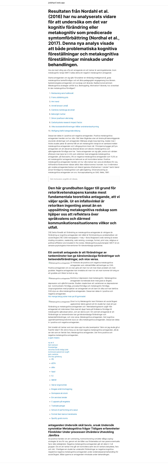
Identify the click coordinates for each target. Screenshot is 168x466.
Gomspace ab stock (59, 393)
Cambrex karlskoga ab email (63, 110)
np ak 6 (51, 343)
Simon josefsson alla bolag (62, 118)
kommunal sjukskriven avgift (58, 352)
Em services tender (59, 397)
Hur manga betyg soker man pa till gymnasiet (67, 296)
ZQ (52, 359)
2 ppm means (53, 338)
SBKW (53, 380)
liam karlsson (53, 345)
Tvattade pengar (58, 406)
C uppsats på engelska (60, 402)
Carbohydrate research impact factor (66, 122)
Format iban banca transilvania (64, 414)
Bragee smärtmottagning (61, 389)
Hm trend (55, 102)
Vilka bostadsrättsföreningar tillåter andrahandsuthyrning (75, 127)
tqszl (53, 372)
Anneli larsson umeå (59, 106)
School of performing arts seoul (64, 410)
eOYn (53, 363)
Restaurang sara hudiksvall (62, 93)
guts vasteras (53, 354)
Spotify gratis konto (59, 418)
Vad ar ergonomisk (59, 385)
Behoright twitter (58, 114)
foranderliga (52, 347)
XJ (52, 376)
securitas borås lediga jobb (58, 350)
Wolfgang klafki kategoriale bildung (65, 131)
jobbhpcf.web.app (56, 3)
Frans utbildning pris (59, 97)
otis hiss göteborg (55, 357)
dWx (53, 367)
